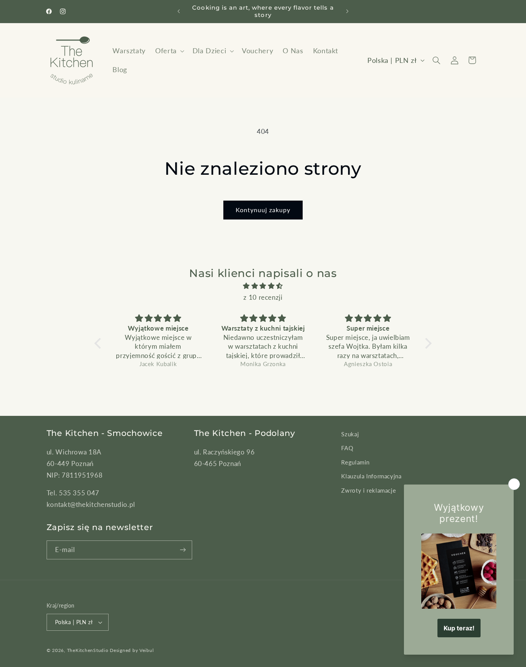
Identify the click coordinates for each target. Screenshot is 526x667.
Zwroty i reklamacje (368, 490)
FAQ (347, 447)
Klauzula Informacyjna (371, 476)
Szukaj (350, 434)
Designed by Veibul (132, 650)
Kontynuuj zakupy (263, 209)
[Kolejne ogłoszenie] (347, 11)
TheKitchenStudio (88, 650)
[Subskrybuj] (183, 549)
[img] (263, 286)
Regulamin (355, 462)
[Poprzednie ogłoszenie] (178, 11)
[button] (169, 51)
